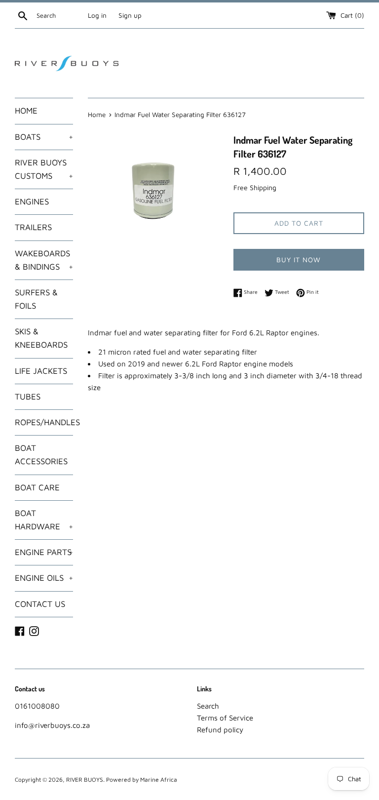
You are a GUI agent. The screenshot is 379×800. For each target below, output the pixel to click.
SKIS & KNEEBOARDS (41, 338)
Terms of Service (225, 718)
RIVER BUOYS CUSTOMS (44, 169)
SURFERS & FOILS (36, 299)
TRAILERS (33, 227)
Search (208, 706)
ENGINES (32, 201)
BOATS (44, 137)
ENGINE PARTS (44, 552)
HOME (26, 111)
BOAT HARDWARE (44, 519)
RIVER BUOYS (84, 779)
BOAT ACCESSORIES (41, 454)
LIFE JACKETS (41, 371)
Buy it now (298, 259)
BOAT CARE (37, 487)
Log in (97, 15)
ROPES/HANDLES (44, 422)
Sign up (130, 15)
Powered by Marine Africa (141, 779)
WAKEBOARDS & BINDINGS (44, 260)
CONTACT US (40, 604)
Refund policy (220, 729)
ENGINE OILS (44, 578)
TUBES (27, 396)
